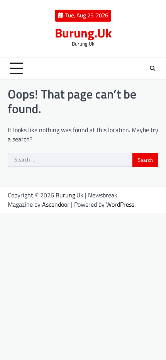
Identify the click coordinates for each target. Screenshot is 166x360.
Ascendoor (55, 204)
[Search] (152, 68)
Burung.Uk (83, 33)
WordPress (120, 204)
